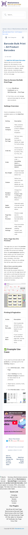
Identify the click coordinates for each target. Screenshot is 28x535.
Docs (9, 29)
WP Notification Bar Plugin (14, 519)
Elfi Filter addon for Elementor (14, 517)
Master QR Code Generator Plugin (14, 515)
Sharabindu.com (19, 528)
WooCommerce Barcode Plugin (14, 511)
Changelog (14, 495)
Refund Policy (14, 497)
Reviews (14, 499)
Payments (14, 501)
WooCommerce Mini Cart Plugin (14, 513)
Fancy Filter (14, 521)
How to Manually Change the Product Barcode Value (9, 460)
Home (4, 29)
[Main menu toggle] (25, 3)
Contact (14, 503)
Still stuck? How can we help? (16, 447)
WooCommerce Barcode (19, 29)
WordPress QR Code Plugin (14, 509)
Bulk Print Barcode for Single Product (20, 460)
